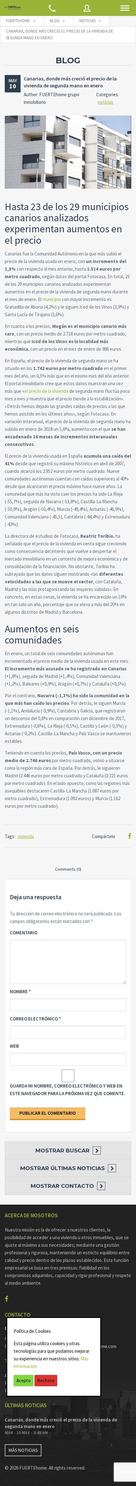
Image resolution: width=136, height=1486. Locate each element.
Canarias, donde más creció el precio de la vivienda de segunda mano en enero (61, 1423)
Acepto (23, 1380)
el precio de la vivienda (46, 391)
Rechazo (45, 1380)
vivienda (26, 836)
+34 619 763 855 (86, 1339)
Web (14, 1046)
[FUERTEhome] (13, 8)
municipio (51, 299)
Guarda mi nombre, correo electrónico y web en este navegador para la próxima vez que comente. (67, 1089)
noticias (105, 102)
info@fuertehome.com (93, 1346)
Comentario (23, 933)
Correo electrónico (35, 1019)
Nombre (20, 991)
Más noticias (23, 1450)
